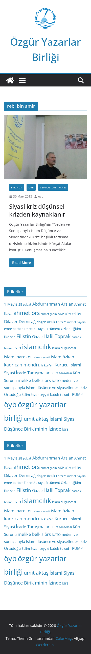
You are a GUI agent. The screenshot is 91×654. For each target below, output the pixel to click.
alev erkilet (73, 313)
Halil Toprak (57, 336)
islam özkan (62, 357)
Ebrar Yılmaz (64, 322)
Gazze (37, 336)
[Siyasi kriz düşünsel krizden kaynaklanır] (45, 147)
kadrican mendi (20, 365)
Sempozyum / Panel (53, 187)
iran (17, 347)
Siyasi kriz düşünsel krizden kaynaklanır (37, 210)
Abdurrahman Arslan (52, 304)
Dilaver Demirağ (20, 321)
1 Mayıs (10, 304)
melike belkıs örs (34, 380)
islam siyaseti (41, 357)
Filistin (23, 336)
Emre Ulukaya (34, 328)
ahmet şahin (49, 314)
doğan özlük (46, 322)
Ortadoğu (12, 394)
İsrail (66, 429)
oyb (40, 196)
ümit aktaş (36, 418)
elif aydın (80, 322)
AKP (61, 313)
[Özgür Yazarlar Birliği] (10, 80)
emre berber (13, 328)
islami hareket (18, 357)
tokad (64, 394)
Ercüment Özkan (58, 328)
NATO (56, 380)
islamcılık (36, 346)
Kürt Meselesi (62, 373)
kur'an (49, 365)
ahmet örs (26, 312)
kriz (40, 365)
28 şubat (24, 304)
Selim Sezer (30, 394)
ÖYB (31, 187)
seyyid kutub (49, 394)
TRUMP (76, 394)
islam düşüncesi (64, 348)
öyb (10, 404)
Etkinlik (16, 187)
